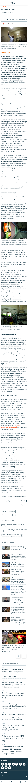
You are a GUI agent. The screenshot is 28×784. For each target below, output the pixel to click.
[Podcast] (6, 767)
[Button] (10, 19)
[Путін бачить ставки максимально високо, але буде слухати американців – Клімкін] (6, 556)
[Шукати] (25, 782)
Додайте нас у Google (6, 782)
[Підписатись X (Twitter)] (9, 764)
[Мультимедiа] (15, 782)
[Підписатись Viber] (20, 764)
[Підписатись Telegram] (24, 764)
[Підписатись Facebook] (2, 764)
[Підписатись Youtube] (13, 764)
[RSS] (2, 767)
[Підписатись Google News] (6, 764)
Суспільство (5, 6)
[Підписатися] (9, 767)
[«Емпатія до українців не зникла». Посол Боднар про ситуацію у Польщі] (6, 564)
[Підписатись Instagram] (16, 764)
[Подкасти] (20, 782)
